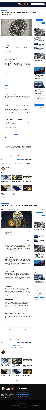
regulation (7, 53)
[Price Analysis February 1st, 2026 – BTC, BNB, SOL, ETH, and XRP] (17, 177)
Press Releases (29, 148)
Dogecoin (15, 312)
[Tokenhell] (23, 4)
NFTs (7, 99)
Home (9, 405)
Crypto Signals (35, 405)
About (15, 405)
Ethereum (6, 274)
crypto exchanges (8, 245)
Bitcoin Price (25, 405)
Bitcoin (29, 114)
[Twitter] (2, 41)
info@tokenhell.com (7, 147)
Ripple (6, 101)
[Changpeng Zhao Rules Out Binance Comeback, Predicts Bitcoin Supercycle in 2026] (6, 188)
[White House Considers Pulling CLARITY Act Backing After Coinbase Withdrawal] (17, 188)
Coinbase (28, 66)
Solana (6, 303)
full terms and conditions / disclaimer (20, 335)
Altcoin (20, 6)
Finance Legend (16, 134)
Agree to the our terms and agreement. (23, 396)
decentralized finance (12, 82)
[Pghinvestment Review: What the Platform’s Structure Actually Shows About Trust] (36, 44)
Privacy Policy (38, 107)
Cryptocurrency (4, 10)
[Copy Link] (2, 47)
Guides (27, 6)
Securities (26, 64)
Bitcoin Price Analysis (9, 232)
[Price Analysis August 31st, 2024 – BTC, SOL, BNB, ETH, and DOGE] (16, 219)
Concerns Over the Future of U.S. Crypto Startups (12, 141)
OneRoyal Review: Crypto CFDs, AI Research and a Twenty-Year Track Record (41, 48)
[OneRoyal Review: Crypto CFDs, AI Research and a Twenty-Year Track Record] (36, 48)
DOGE (12, 313)
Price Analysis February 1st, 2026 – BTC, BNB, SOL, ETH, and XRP (16, 181)
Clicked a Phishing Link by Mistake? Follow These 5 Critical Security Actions (27, 181)
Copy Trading (30, 405)
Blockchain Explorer (14, 6)
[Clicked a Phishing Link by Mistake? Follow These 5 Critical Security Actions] (27, 177)
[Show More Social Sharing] (44, 16)
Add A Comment (17, 197)
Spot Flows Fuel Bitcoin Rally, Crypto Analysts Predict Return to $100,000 (27, 192)
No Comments (13, 209)
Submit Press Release (39, 212)
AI (34, 6)
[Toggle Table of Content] (29, 38)
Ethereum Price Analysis (9, 233)
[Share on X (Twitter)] (41, 16)
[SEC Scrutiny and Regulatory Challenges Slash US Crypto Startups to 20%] (16, 27)
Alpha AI (39, 25)
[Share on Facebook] (40, 16)
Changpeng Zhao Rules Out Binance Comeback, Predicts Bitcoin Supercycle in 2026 (6, 193)
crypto (9, 47)
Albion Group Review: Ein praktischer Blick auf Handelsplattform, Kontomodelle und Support (39, 37)
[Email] (2, 46)
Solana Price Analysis (9, 235)
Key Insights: (7, 138)
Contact (18, 405)
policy (24, 396)
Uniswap (11, 50)
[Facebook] (2, 39)
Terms (22, 405)
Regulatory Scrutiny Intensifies (10, 139)
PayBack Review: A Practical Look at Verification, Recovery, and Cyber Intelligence (5, 182)
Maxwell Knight (36, 39)
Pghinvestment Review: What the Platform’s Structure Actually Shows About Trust (41, 44)
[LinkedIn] (2, 42)
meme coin (16, 315)
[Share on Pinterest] (42, 16)
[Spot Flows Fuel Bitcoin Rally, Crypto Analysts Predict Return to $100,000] (27, 188)
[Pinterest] (2, 44)
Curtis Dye (7, 167)
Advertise (12, 405)
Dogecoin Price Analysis (9, 236)
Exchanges (31, 6)
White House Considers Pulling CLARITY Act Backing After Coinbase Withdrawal (17, 193)
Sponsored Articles (25, 148)
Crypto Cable (21, 148)
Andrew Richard (5, 209)
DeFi (15, 82)
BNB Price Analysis (8, 234)
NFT (13, 69)
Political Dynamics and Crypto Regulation (11, 140)
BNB (28, 291)
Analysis (23, 6)
